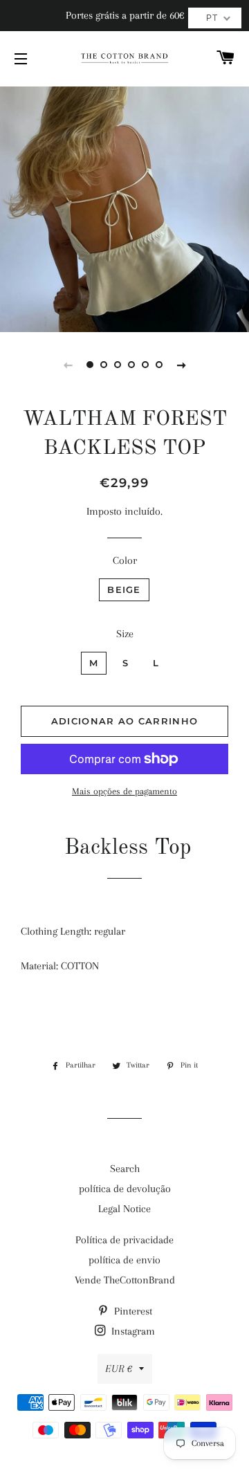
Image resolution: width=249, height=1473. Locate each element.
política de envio (124, 1260)
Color (125, 560)
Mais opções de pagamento (124, 791)
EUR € (118, 1368)
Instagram (132, 1331)
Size (124, 634)
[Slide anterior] (68, 364)
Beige (124, 589)
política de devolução (125, 1188)
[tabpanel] (124, 207)
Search (125, 1168)
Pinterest (131, 1311)
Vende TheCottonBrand (125, 1280)
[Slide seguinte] (181, 364)
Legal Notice (124, 1208)
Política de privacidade (124, 1240)
